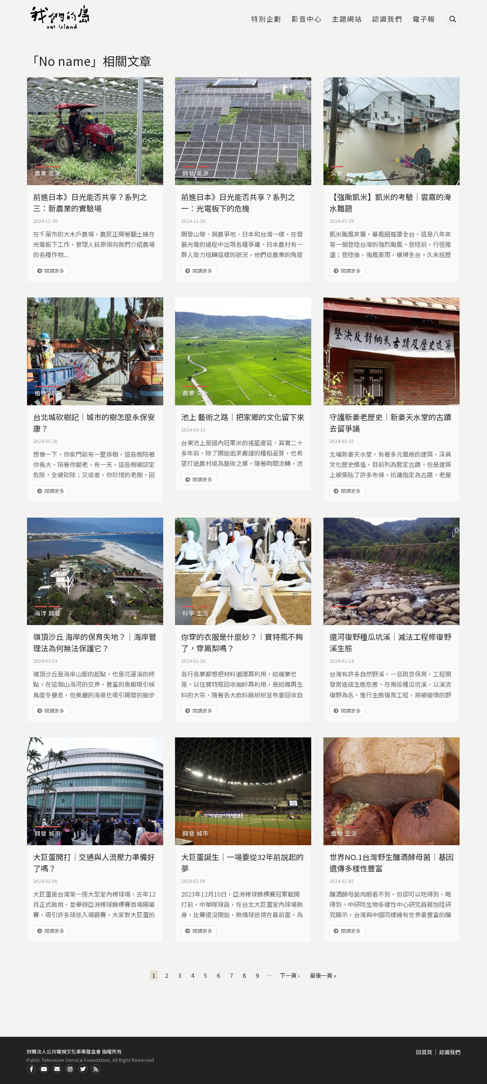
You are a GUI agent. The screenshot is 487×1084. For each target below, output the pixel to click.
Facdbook (31, 1068)
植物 (41, 393)
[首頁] (61, 17)
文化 (203, 393)
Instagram (70, 1068)
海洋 (41, 613)
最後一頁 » (323, 975)
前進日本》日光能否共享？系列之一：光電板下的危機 (238, 202)
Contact (57, 1068)
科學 (189, 613)
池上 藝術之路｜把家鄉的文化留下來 (242, 416)
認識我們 (387, 19)
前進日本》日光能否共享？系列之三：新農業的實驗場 (90, 202)
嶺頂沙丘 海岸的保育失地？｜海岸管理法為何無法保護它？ (94, 642)
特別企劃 (266, 19)
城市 (55, 393)
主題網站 (347, 19)
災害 (337, 173)
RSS (95, 1068)
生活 (203, 613)
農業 (41, 173)
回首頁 (424, 1052)
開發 (189, 173)
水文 (337, 613)
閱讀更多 (54, 270)
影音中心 (306, 19)
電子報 (423, 19)
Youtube (44, 1068)
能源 (55, 173)
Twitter (83, 1068)
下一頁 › (290, 975)
